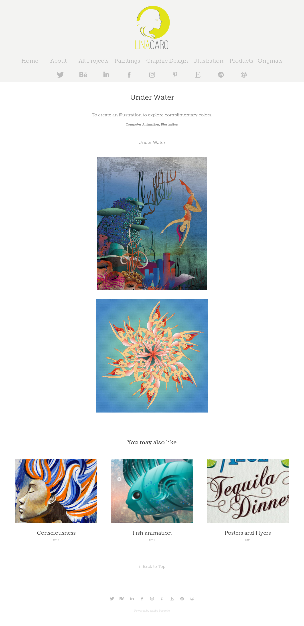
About (58, 61)
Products (241, 61)
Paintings (127, 61)
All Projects (94, 61)
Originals (270, 61)
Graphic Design (167, 61)
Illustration (208, 61)
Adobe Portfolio (160, 610)
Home (29, 61)
